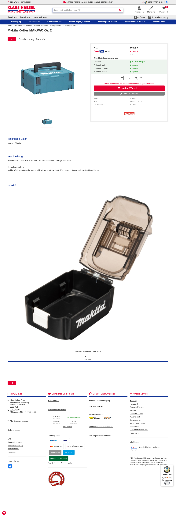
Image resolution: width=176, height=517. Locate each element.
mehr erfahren (67, 427)
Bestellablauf (53, 401)
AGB (9, 439)
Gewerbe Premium (137, 407)
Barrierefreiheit (13, 449)
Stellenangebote (14, 430)
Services (12, 17)
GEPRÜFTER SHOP (156, 2)
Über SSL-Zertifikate (96, 406)
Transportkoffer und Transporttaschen (64, 26)
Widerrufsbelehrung (15, 446)
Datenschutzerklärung (16, 442)
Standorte (25, 17)
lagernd (134, 65)
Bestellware (134, 427)
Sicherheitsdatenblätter (139, 430)
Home (10, 26)
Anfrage (141, 17)
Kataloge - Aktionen (137, 423)
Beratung (133, 401)
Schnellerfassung (159, 17)
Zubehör (40, 39)
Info (108, 51)
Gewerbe (60, 463)
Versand (133, 410)
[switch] (167, 483)
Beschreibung (26, 39)
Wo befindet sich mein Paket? (101, 427)
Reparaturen (134, 433)
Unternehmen (40, 17)
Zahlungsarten (135, 420)
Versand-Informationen (57, 410)
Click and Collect (136, 414)
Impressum (12, 452)
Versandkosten (113, 58)
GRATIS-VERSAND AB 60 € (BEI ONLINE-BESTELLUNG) (89, 2)
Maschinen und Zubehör (23, 26)
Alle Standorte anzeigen (19, 421)
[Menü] (171, 466)
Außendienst (135, 417)
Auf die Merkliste (130, 94)
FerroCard (134, 404)
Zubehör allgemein (41, 26)
